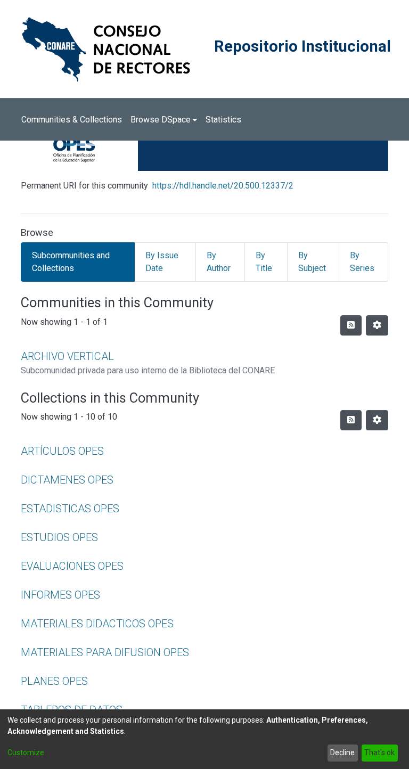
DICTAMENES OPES (67, 479)
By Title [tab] (264, 261)
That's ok (379, 752)
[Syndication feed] (351, 325)
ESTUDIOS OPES (59, 537)
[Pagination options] (377, 325)
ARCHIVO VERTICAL (67, 356)
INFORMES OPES (60, 594)
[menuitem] (163, 119)
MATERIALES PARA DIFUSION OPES (105, 652)
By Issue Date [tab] (161, 261)
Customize (25, 752)
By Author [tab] (219, 261)
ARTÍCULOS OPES (62, 451)
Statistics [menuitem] (223, 119)
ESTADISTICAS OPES (70, 508)
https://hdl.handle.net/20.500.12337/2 (222, 186)
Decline (342, 752)
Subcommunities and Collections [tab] (71, 261)
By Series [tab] (362, 261)
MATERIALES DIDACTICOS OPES (97, 623)
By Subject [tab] (312, 261)
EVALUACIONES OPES (72, 566)
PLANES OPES (54, 681)
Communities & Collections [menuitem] (71, 119)
